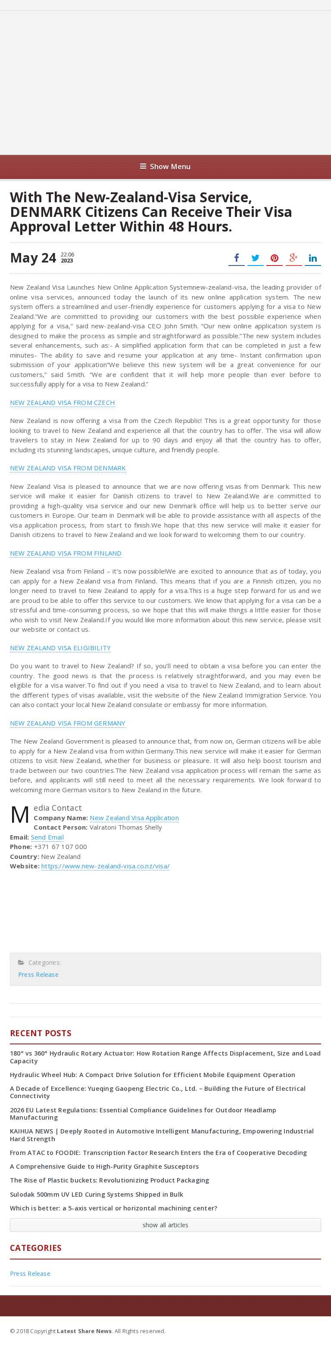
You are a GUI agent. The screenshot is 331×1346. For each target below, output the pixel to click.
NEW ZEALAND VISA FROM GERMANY (68, 723)
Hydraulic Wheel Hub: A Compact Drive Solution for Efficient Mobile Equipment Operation (153, 1075)
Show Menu (170, 166)
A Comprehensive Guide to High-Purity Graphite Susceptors (104, 1166)
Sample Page (299, 1330)
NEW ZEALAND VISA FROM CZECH (62, 402)
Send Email (47, 837)
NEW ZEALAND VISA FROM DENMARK (68, 467)
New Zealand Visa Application (134, 817)
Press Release (38, 974)
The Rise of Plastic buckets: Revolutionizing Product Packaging (109, 1180)
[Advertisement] (177, 82)
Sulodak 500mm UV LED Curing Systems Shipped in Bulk (96, 1194)
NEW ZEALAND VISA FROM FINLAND (66, 553)
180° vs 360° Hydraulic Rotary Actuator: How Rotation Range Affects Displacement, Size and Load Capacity (165, 1057)
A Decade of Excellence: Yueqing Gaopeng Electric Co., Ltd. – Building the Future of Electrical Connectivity (158, 1092)
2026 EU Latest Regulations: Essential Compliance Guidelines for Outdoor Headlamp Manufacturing (143, 1113)
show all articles (166, 1225)
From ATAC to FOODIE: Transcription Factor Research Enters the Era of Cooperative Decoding (158, 1152)
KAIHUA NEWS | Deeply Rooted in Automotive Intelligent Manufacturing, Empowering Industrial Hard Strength (162, 1134)
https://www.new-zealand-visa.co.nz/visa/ (105, 865)
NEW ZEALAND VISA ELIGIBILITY (60, 647)
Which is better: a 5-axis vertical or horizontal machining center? (113, 1208)
